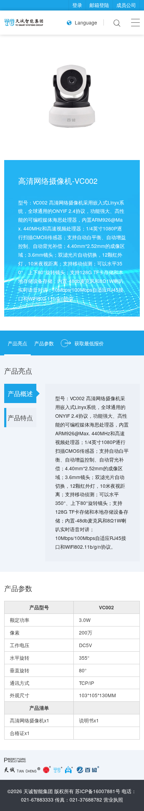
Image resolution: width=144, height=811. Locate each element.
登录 (77, 4)
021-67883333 (37, 799)
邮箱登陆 (99, 4)
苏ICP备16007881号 (97, 791)
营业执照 (113, 799)
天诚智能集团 (38, 791)
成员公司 (126, 4)
